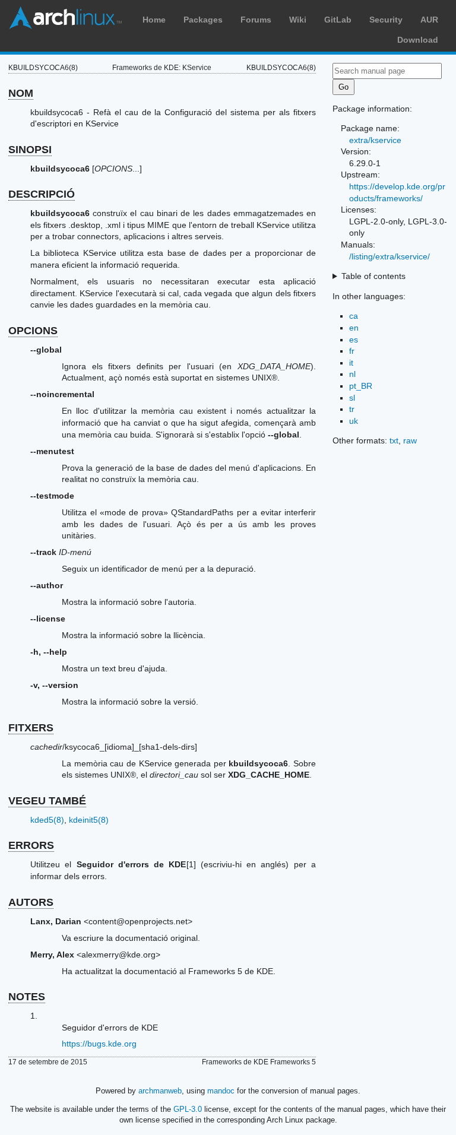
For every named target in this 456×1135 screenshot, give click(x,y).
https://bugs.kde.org (99, 1043)
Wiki (297, 19)
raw (410, 440)
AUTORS (30, 902)
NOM (20, 93)
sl (352, 397)
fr (351, 351)
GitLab (338, 19)
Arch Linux (65, 18)
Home (154, 19)
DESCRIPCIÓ (41, 194)
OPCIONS (33, 331)
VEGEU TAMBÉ (47, 801)
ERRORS (31, 845)
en (354, 327)
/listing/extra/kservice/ (389, 256)
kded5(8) (47, 820)
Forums (255, 19)
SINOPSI (30, 150)
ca (353, 316)
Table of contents (373, 276)
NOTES (26, 997)
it (351, 362)
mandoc (221, 1090)
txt (394, 440)
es (353, 339)
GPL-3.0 (187, 1109)
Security (386, 19)
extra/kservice (375, 140)
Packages (203, 19)
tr (351, 409)
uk (353, 421)
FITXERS (30, 728)
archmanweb (160, 1090)
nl (352, 374)
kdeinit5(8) (89, 820)
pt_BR (360, 386)
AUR (429, 19)
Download (417, 40)
